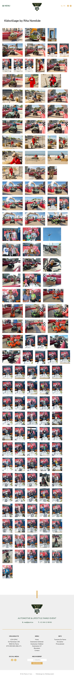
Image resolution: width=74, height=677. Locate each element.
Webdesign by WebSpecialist (45, 674)
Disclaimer (60, 642)
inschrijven (37, 663)
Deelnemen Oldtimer (37, 644)
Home (37, 639)
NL (62, 6)
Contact (37, 650)
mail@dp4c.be (28, 622)
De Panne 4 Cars (27, 674)
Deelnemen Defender (37, 642)
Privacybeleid (60, 644)
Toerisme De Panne (60, 639)
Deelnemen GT (37, 646)
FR (64, 6)
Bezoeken (37, 648)
